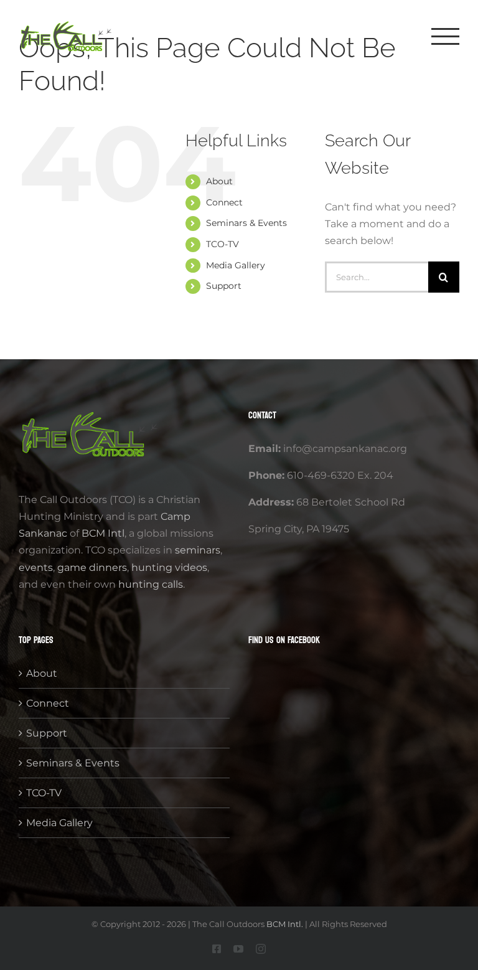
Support (223, 285)
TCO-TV (222, 244)
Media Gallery (235, 265)
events (36, 567)
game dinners (92, 567)
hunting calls (150, 584)
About (219, 181)
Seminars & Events (246, 222)
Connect (224, 202)
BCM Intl (101, 533)
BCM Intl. (284, 924)
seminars (197, 550)
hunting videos (169, 567)
